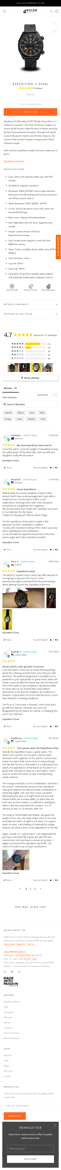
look (19, 418)
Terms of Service (11, 1033)
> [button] (41, 889)
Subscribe (30, 1159)
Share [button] (9, 467)
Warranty (8, 1017)
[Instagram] (19, 971)
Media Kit (20, 944)
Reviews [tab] (8, 388)
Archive (7, 1076)
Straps (7, 1065)
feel (43, 418)
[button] (51, 467)
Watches (8, 1055)
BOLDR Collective (12, 1001)
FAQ (6, 1007)
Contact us (8, 1027)
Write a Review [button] (31, 377)
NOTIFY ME (30, 112)
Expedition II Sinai (10, 460)
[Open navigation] (4, 11)
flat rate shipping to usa (31, 3)
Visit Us (30, 944)
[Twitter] (12, 971)
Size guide (9, 1012)
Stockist (7, 1022)
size (32, 412)
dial (42, 412)
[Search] (51, 11)
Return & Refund (11, 1038)
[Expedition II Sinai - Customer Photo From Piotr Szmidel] (13, 367)
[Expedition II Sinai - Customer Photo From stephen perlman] (47, 367)
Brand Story (9, 944)
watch (8, 412)
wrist (21, 412)
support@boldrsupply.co (15, 951)
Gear (6, 1060)
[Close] (55, 1125)
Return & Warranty (16, 304)
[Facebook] (5, 971)
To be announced (30, 104)
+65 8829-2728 (22, 955)
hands (31, 418)
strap (8, 418)
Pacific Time (30, 958)
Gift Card (8, 1071)
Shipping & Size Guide (18, 314)
